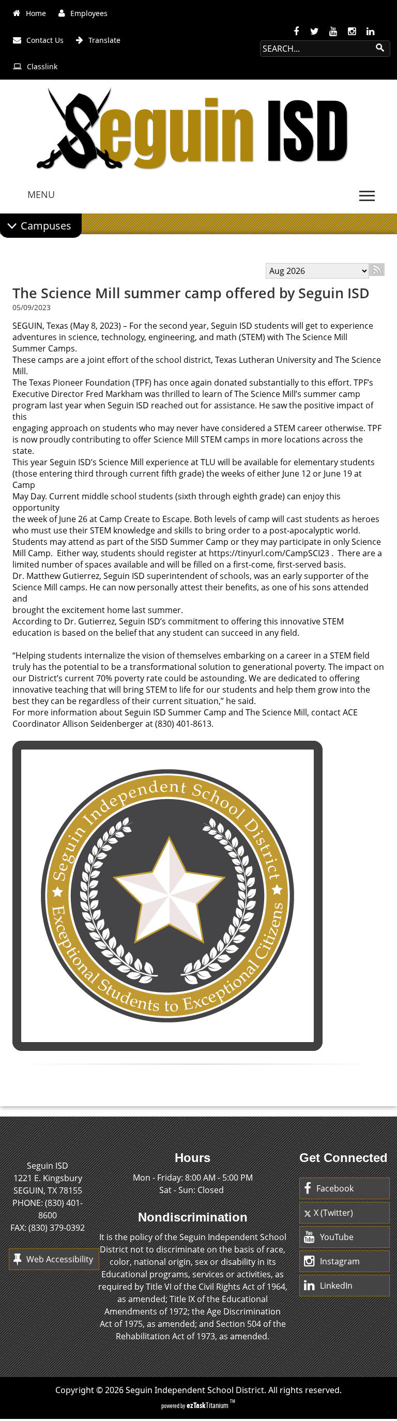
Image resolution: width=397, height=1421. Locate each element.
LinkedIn (336, 1285)
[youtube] (333, 31)
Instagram (340, 1261)
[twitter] (315, 31)
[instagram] (352, 31)
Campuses (46, 226)
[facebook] (296, 31)
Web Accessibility (59, 1259)
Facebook (335, 1188)
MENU (41, 194)
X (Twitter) (333, 1212)
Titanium (208, 1405)
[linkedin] (370, 31)
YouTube (337, 1237)
